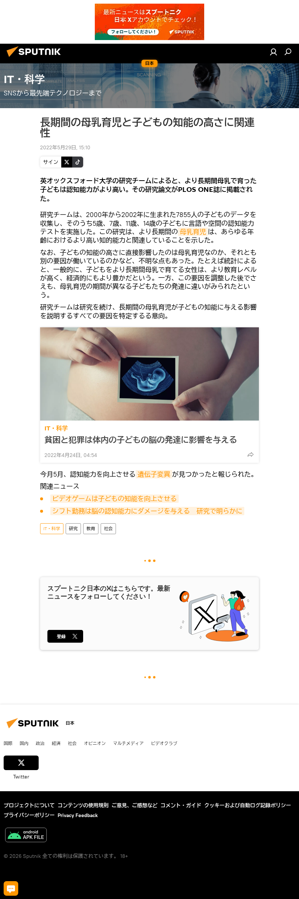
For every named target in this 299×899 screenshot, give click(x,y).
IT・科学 (56, 428)
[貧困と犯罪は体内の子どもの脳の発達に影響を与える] (149, 374)
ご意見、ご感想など (135, 805)
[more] (250, 454)
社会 (108, 528)
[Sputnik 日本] (36, 58)
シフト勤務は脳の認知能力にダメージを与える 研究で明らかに (147, 511)
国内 (24, 743)
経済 (56, 743)
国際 (8, 743)
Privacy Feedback (78, 815)
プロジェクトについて (29, 805)
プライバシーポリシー (29, 815)
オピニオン (95, 743)
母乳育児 (193, 232)
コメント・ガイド (180, 805)
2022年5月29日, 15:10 (65, 147)
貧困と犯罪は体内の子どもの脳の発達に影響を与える (140, 440)
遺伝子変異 (153, 474)
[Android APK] (26, 836)
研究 (73, 528)
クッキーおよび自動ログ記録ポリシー (247, 805)
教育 (90, 528)
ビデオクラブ (164, 743)
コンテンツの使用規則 (83, 805)
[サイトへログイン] (273, 51)
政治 (40, 743)
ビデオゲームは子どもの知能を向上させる (114, 498)
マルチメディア (128, 743)
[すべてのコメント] (11, 888)
